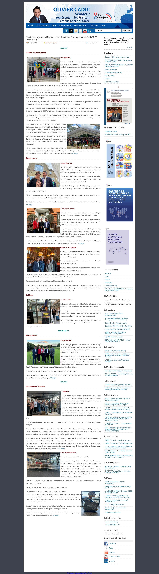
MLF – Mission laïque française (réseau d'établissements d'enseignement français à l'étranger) (118, 429)
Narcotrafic (108, 283)
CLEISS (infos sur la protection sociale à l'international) (118, 451)
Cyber (107, 276)
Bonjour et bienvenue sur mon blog (117, 57)
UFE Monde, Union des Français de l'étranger (117, 360)
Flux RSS (112, 552)
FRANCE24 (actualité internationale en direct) (118, 487)
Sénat (54, 25)
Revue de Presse (80, 25)
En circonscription (42, 25)
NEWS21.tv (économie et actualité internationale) (116, 501)
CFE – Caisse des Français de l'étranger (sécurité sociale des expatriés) (118, 447)
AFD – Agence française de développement (114, 314)
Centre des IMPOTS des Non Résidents (118, 326)
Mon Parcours (109, 75)
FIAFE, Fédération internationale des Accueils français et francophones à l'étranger (117, 355)
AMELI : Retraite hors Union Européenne (119, 443)
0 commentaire (92, 43)
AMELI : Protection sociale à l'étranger (118, 440)
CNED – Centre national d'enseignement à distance (119, 413)
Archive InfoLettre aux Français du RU (118, 135)
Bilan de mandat (65, 25)
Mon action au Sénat (112, 82)
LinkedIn (112, 561)
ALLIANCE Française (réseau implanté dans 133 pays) (118, 467)
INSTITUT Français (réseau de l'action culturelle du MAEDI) (118, 471)
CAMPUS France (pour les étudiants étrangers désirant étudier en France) (117, 408)
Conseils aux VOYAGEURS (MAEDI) (117, 329)
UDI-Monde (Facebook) (113, 512)
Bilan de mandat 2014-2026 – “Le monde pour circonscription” (119, 65)
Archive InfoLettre (111, 132)
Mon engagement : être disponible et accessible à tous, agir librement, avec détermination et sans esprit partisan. (118, 42)
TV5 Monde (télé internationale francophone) (115, 508)
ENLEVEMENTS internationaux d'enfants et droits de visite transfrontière (119, 456)
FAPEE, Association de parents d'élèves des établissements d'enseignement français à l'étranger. (118, 418)
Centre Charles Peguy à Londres (116, 323)
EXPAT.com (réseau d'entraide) (115, 351)
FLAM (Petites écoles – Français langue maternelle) (118, 424)
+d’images (74, 153)
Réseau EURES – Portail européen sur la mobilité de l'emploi (119, 374)
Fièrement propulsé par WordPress (79, 573)
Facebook (112, 544)
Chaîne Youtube (114, 557)
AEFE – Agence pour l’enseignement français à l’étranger (117, 399)
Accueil (30, 25)
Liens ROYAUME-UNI (112, 525)
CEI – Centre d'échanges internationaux (118, 371)
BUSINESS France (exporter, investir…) (118, 385)
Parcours (94, 25)
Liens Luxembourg (111, 522)
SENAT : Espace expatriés (114, 337)
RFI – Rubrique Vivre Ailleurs (114, 505)
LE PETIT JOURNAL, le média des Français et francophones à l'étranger (117, 496)
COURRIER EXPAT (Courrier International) (114, 482)
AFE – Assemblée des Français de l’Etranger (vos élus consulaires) (116, 319)
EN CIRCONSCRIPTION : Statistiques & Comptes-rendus (118, 61)
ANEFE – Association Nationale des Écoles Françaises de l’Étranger (117, 404)
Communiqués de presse (113, 72)
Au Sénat (108, 273)
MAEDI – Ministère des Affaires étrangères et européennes (115, 333)
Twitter (111, 548)
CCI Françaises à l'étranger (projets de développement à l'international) (118, 388)
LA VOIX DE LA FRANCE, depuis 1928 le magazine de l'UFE (119, 491)
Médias (107, 279)
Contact (103, 25)
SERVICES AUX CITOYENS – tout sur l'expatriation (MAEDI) (117, 340)
